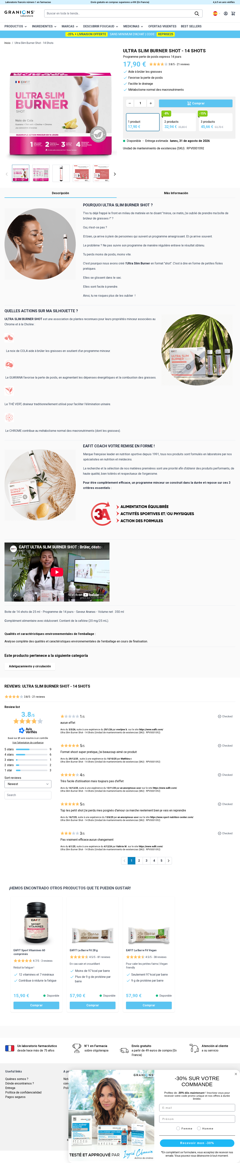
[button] (169, 64)
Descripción (60, 193)
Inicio (7, 42)
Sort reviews (12, 778)
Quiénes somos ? (16, 1079)
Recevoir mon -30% (197, 1143)
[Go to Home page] (19, 13)
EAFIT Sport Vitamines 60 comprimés (29, 952)
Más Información (176, 193)
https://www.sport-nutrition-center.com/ (171, 817)
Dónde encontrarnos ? (19, 1083)
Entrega (10, 1088)
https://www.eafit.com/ (151, 729)
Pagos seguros (15, 1097)
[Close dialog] (236, 1074)
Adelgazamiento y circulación (30, 666)
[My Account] (226, 13)
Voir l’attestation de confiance (28, 742)
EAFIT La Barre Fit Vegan (141, 950)
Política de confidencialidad (23, 1092)
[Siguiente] (114, 174)
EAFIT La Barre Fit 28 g (84, 950)
